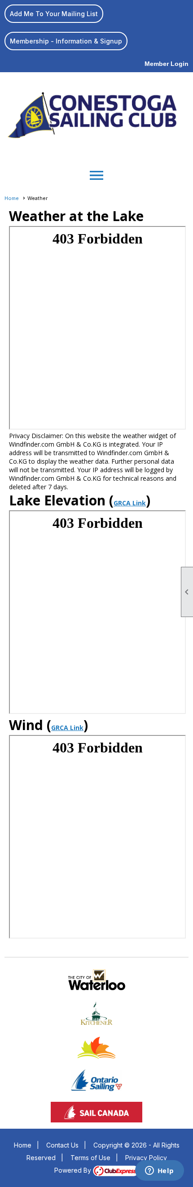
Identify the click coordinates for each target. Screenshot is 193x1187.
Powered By (73, 1170)
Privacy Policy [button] (146, 1157)
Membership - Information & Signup (66, 41)
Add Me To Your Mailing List (54, 13)
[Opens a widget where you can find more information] (159, 1171)
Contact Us (62, 1145)
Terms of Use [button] (90, 1157)
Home (11, 198)
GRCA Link (130, 503)
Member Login (167, 63)
